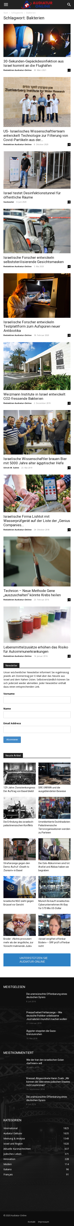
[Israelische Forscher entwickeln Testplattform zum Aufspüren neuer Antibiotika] (37, 295)
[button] (5, 4)
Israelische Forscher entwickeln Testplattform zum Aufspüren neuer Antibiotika (31, 326)
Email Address (12, 723)
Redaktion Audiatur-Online (17, 70)
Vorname (9, 693)
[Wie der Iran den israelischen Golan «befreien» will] (13, 1065)
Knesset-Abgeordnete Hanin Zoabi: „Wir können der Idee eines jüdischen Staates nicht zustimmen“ (48, 1081)
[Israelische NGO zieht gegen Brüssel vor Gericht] (19, 887)
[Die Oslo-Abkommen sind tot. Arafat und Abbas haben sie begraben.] (54, 849)
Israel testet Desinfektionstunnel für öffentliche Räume (32, 195)
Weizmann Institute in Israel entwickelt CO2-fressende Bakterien (34, 396)
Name (7, 708)
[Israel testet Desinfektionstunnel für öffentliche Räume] (37, 170)
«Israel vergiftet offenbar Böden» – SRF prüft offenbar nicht (54, 942)
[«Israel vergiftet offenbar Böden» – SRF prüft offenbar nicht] (54, 925)
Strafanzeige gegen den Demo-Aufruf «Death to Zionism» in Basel (16, 867)
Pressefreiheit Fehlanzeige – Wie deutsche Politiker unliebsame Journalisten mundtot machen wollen (46, 1015)
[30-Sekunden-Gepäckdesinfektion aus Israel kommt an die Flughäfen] (37, 40)
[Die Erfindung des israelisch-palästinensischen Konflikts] (19, 808)
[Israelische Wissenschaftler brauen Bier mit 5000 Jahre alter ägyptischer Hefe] (37, 432)
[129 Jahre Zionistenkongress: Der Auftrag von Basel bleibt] (19, 774)
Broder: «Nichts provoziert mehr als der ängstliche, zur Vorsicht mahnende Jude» (18, 942)
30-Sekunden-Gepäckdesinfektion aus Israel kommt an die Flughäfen (33, 63)
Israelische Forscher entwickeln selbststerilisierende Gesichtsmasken (33, 260)
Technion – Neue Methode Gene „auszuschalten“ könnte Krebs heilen (32, 593)
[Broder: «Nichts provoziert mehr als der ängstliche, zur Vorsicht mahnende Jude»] (19, 925)
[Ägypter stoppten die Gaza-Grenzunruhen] (13, 1036)
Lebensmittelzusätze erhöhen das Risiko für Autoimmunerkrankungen (35, 649)
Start (5, 12)
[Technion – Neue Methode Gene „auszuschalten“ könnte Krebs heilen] (37, 562)
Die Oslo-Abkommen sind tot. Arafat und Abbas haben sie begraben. (54, 867)
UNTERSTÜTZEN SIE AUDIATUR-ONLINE (34, 960)
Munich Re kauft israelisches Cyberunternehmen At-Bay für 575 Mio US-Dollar (53, 905)
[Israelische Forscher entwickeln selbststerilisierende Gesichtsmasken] (37, 231)
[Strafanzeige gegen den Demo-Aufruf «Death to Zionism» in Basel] (19, 849)
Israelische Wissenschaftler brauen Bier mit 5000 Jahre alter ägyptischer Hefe (35, 461)
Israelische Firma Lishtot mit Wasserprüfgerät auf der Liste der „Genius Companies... (36, 520)
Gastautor (8, 202)
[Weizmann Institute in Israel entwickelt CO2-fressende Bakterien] (37, 366)
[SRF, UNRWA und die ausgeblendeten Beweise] (54, 774)
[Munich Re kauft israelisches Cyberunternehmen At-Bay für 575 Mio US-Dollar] (54, 887)
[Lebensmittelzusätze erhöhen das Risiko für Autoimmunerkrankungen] (37, 624)
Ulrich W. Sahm (11, 467)
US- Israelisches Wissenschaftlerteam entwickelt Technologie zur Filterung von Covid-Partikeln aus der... (35, 135)
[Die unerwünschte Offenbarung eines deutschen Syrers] (13, 999)
